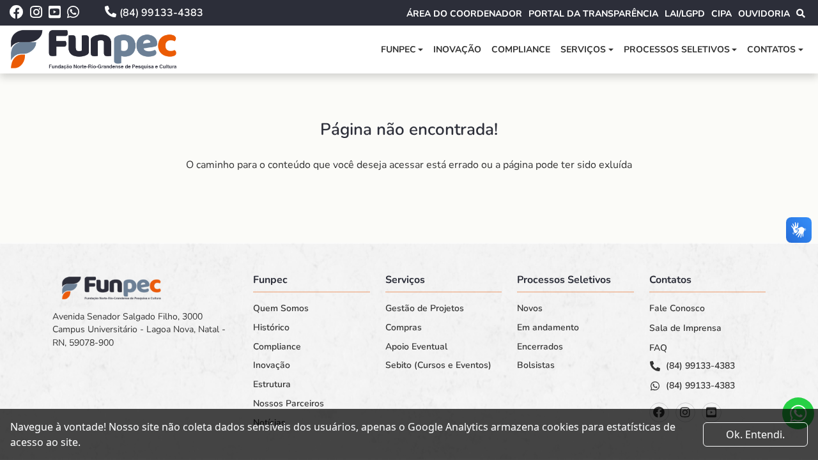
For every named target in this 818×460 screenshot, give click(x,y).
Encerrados (540, 347)
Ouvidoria (764, 14)
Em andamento (548, 328)
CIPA (721, 14)
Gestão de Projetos (424, 308)
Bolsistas (536, 365)
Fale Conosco (677, 308)
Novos (530, 308)
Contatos (771, 49)
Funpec (398, 49)
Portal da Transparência (593, 14)
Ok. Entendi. (755, 434)
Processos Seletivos (677, 49)
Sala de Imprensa (685, 328)
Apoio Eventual (416, 347)
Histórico (271, 328)
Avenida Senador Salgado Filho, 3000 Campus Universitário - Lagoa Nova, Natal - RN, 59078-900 (139, 329)
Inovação (457, 49)
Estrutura (272, 384)
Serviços (583, 49)
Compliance (520, 49)
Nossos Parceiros (288, 404)
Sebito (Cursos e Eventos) (438, 365)
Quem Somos (281, 308)
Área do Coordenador (464, 14)
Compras (403, 328)
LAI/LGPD (685, 14)
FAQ (658, 348)
